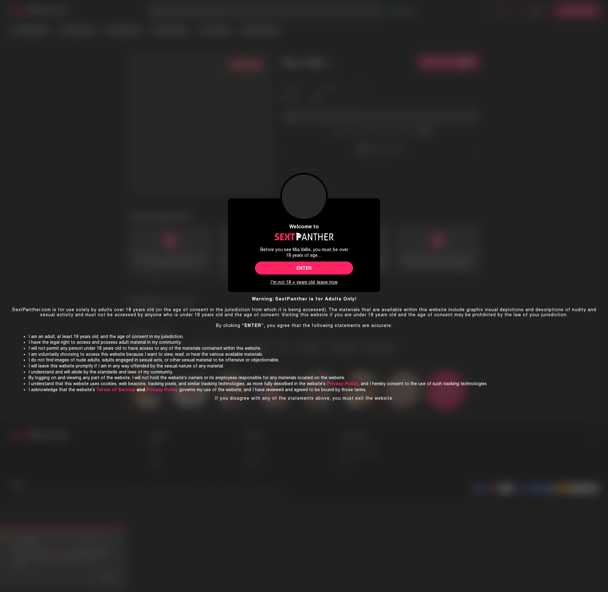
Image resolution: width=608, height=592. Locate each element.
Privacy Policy (162, 389)
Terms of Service (115, 389)
